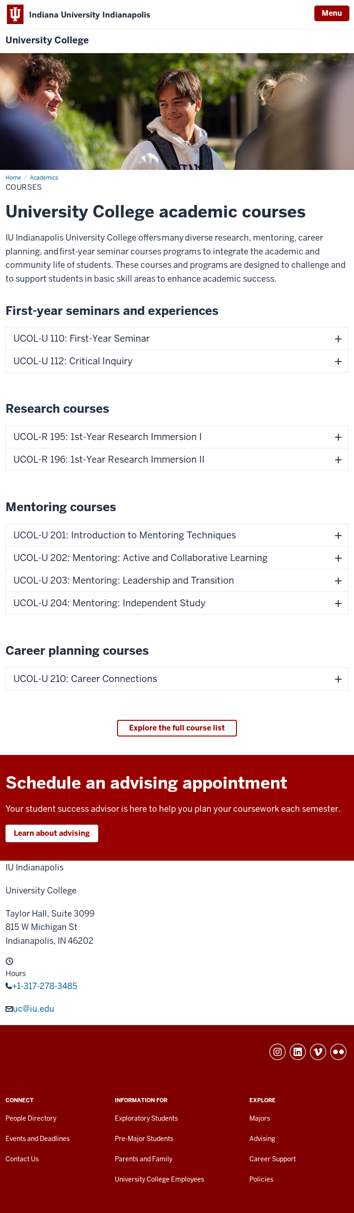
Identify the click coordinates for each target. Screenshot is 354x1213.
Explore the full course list (177, 728)
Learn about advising (52, 833)
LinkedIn (297, 1052)
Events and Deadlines (38, 1139)
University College (47, 40)
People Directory (31, 1118)
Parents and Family (143, 1159)
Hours (16, 974)
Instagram (277, 1052)
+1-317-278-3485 (44, 986)
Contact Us (22, 1159)
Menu (332, 13)
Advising (262, 1139)
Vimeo (318, 1052)
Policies (261, 1179)
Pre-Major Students (144, 1139)
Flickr (338, 1052)
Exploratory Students (146, 1118)
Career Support (272, 1159)
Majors (259, 1118)
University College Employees (159, 1179)
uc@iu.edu (33, 1008)
